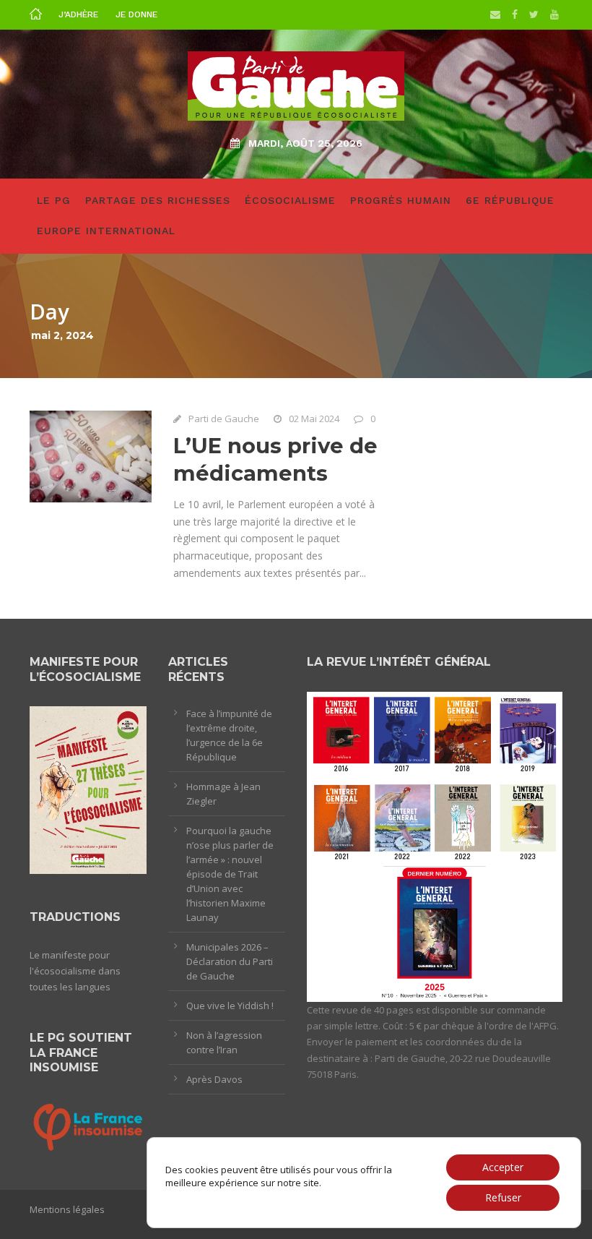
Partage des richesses (157, 200)
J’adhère (78, 14)
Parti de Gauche (223, 418)
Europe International (106, 230)
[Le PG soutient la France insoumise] (88, 1125)
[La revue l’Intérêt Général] (434, 845)
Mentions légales (67, 1209)
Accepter (502, 1167)
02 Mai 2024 (314, 418)
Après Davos (214, 1079)
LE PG (54, 200)
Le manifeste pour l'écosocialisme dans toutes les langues (75, 970)
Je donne (136, 14)
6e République (510, 200)
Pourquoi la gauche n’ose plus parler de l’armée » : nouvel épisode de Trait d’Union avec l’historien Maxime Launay (230, 874)
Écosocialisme (290, 200)
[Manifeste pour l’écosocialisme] (88, 789)
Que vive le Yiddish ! (230, 1005)
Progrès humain (400, 200)
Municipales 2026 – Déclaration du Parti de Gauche (229, 961)
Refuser (503, 1197)
